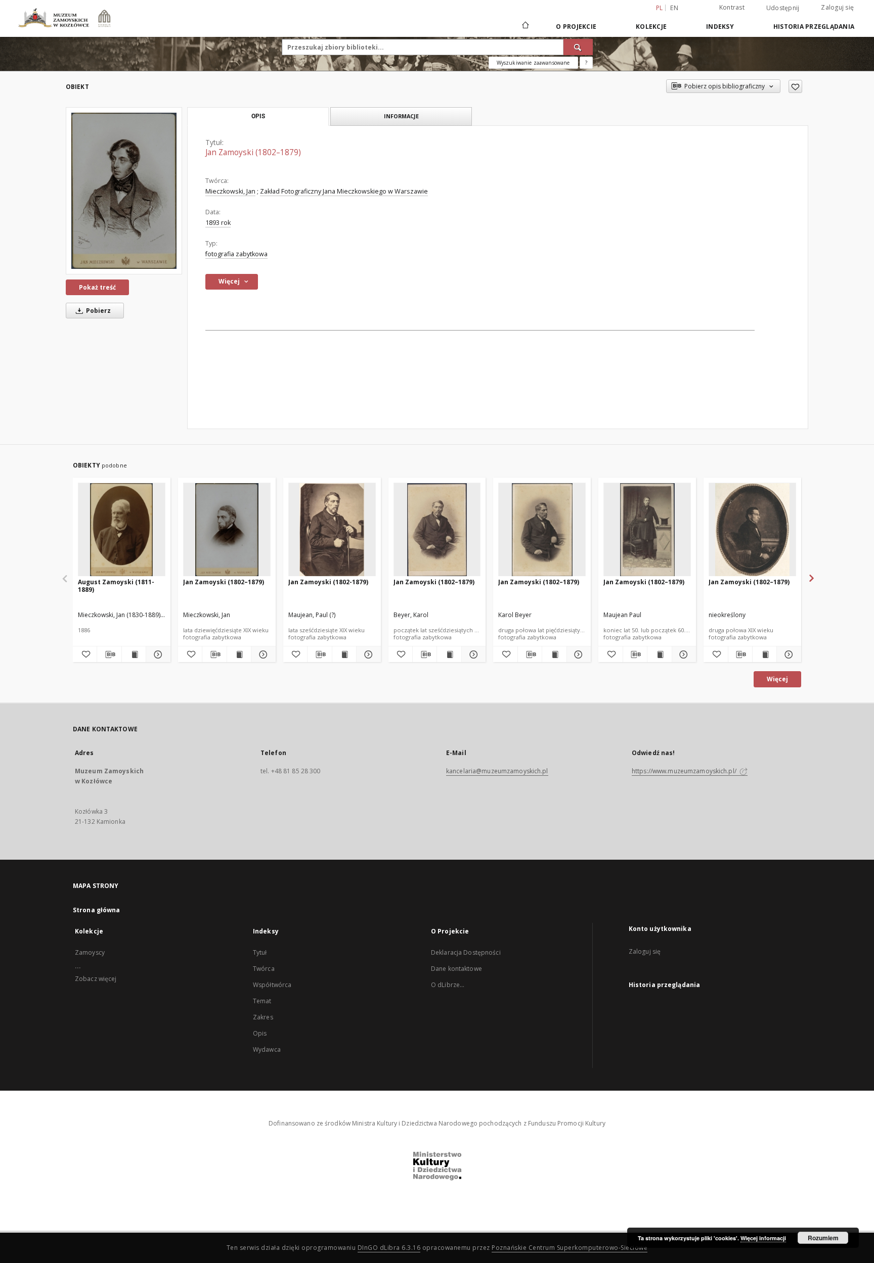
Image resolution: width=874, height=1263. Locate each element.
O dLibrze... (447, 984)
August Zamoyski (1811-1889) (116, 585)
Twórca (264, 968)
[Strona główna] (524, 26)
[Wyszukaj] (578, 47)
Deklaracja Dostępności (466, 952)
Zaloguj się (837, 7)
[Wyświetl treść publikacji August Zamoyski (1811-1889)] (134, 654)
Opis (260, 1033)
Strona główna (96, 910)
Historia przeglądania (813, 26)
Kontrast (732, 7)
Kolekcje (651, 26)
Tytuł (260, 952)
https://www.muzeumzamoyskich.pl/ (685, 771)
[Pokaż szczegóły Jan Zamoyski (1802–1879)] (262, 654)
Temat (262, 1001)
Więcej (777, 679)
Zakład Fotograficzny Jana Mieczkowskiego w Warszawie (344, 191)
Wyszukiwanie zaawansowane (533, 62)
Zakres (263, 1017)
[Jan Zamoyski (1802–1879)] (124, 191)
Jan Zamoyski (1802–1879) (223, 582)
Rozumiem (823, 1237)
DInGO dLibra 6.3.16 (389, 1247)
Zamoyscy (90, 952)
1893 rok (218, 222)
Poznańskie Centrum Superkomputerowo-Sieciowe (569, 1247)
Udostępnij (783, 8)
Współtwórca (272, 984)
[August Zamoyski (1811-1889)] (121, 530)
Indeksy (720, 26)
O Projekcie (576, 26)
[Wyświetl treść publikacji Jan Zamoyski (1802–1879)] (239, 654)
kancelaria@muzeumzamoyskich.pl (497, 771)
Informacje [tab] (401, 116)
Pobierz (97, 310)
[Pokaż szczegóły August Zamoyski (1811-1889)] (156, 654)
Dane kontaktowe (456, 968)
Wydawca (267, 1049)
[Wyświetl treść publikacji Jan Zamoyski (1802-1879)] (344, 654)
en (674, 8)
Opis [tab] (258, 116)
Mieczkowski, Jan (230, 191)
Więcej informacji (763, 1238)
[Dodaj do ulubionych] (795, 86)
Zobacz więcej (96, 978)
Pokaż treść (97, 287)
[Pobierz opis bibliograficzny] (109, 654)
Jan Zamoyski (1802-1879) (328, 582)
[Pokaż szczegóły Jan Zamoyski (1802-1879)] (367, 654)
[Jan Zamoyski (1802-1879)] (332, 530)
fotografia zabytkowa (236, 254)
